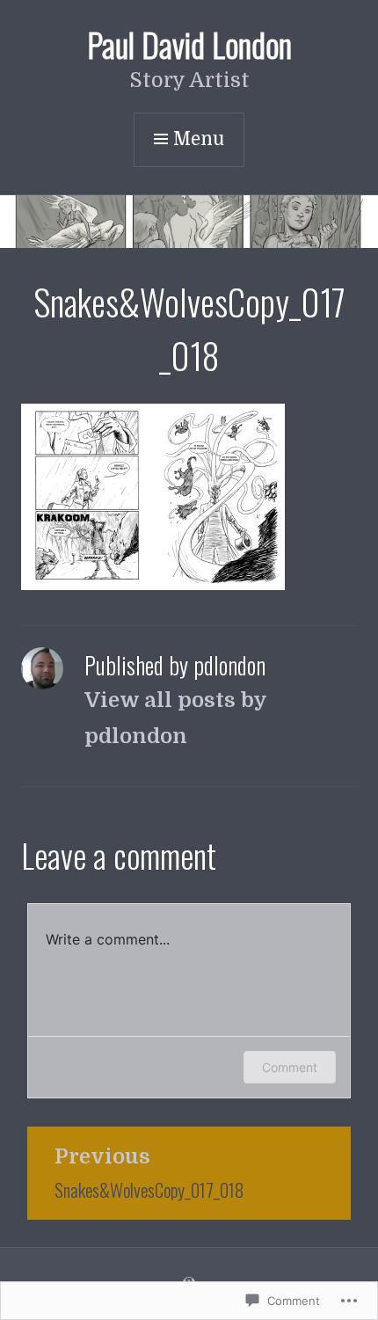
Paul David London (189, 44)
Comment (289, 1067)
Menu (198, 139)
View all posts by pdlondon (175, 718)
